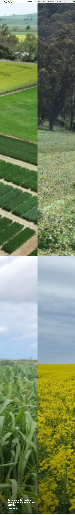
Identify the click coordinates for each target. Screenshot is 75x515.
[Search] (74, 1)
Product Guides (37, 1)
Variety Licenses (50, 1)
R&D (44, 1)
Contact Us (59, 1)
